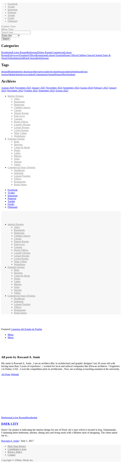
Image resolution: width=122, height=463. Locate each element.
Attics (17, 99)
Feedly (11, 18)
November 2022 (15, 90)
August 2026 (7, 87)
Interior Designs (16, 96)
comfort (30, 74)
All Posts (5, 374)
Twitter (11, 6)
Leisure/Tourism (55, 55)
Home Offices (71, 55)
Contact (11, 454)
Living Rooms (19, 52)
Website (15, 374)
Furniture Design (16, 139)
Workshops (19, 136)
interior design (23, 71)
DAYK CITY (9, 423)
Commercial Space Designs (21, 167)
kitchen (15, 74)
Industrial (18, 58)
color (54, 71)
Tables (10, 58)
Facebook (12, 4)
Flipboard (12, 21)
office (64, 74)
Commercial (58, 52)
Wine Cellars (20, 133)
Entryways (13, 55)
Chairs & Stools (22, 147)
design (4, 71)
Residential (6, 52)
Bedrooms (32, 52)
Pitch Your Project (17, 446)
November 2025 (23, 87)
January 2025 (38, 87)
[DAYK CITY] (31, 414)
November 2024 (54, 87)
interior (69, 71)
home (51, 74)
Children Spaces (86, 55)
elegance (61, 71)
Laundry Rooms (22, 124)
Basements (19, 101)
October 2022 (31, 90)
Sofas (17, 159)
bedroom (77, 71)
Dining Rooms (44, 52)
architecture (36, 71)
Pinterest (12, 12)
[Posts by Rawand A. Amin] (6, 351)
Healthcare (19, 170)
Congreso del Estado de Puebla (26, 329)
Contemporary (41, 74)
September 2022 (46, 90)
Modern (12, 71)
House (57, 74)
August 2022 (61, 90)
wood (44, 71)
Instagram (12, 9)
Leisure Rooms (21, 127)
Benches (18, 144)
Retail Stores (29, 58)
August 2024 (86, 87)
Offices (32, 55)
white (9, 74)
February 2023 (101, 87)
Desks (17, 150)
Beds (38, 58)
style (49, 71)
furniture (71, 74)
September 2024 (71, 87)
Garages (18, 119)
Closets (98, 55)
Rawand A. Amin (10, 441)
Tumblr (11, 15)
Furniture (23, 55)
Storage (45, 58)
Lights (17, 153)
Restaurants (41, 55)
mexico (23, 74)
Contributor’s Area (17, 449)
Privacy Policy (15, 452)
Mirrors (17, 156)
